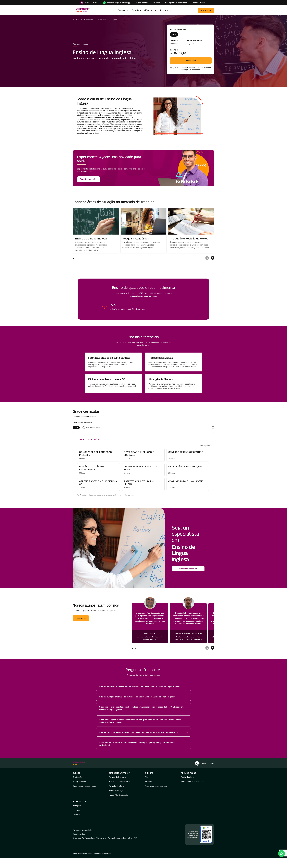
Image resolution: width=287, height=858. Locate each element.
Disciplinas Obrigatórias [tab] (89, 439)
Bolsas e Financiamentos (119, 781)
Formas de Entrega (178, 29)
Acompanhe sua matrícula (192, 781)
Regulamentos (79, 834)
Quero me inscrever (188, 569)
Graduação (77, 777)
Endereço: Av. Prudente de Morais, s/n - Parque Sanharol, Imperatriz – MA (105, 838)
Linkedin (76, 815)
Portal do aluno (187, 777)
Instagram (77, 806)
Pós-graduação (79, 781)
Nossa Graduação (116, 790)
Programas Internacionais (156, 786)
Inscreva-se (206, 10)
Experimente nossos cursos (84, 786)
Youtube (76, 810)
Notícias (148, 781)
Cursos (121, 10)
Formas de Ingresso (117, 777)
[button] (143, 687)
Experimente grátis (88, 179)
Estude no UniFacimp (142, 10)
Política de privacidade (82, 830)
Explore (164, 10)
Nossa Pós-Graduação (118, 795)
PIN (146, 777)
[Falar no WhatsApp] (281, 853)
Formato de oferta (116, 786)
